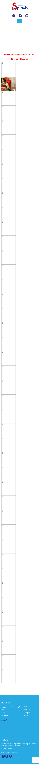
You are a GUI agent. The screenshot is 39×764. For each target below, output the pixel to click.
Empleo (27, 713)
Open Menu (19, 21)
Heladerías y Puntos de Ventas (20, 707)
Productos (4, 716)
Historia (3, 710)
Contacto (27, 715)
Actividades (4, 713)
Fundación (27, 710)
